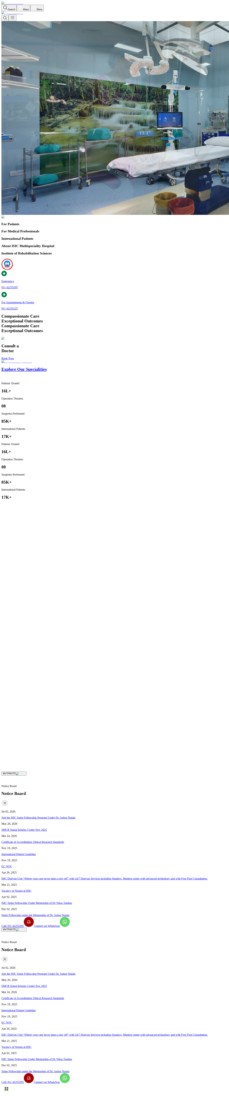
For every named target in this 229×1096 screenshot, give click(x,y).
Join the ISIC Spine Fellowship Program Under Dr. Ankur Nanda (38, 817)
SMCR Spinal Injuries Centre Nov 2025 (24, 829)
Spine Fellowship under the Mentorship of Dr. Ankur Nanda (35, 915)
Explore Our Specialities (34, 744)
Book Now (7, 358)
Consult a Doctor (11, 744)
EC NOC (6, 866)
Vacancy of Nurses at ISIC (16, 890)
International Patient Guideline (18, 854)
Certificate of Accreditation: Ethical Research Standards (32, 842)
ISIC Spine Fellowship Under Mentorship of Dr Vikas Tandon (36, 902)
